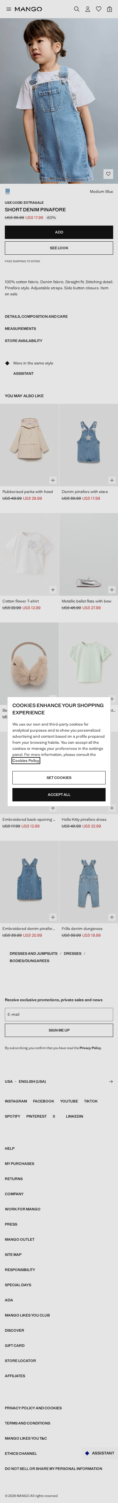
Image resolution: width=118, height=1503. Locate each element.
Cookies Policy (25, 760)
